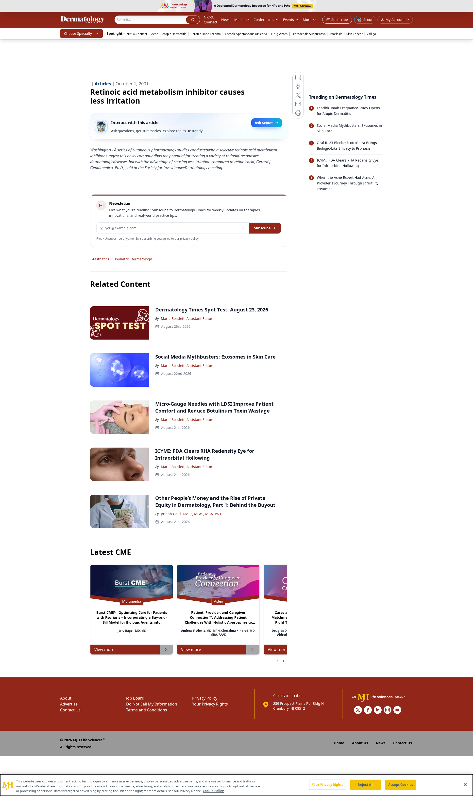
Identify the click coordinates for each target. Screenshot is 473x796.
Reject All (365, 784)
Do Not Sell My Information (151, 704)
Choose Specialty (78, 33)
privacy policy (189, 238)
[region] (236, 785)
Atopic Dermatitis (174, 34)
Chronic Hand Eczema (205, 34)
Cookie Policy (213, 791)
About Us (360, 743)
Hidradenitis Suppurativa (309, 34)
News (225, 19)
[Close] (465, 784)
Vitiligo (371, 34)
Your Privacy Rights (210, 704)
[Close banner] (466, 6)
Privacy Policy (204, 698)
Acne (154, 34)
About (65, 698)
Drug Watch (279, 34)
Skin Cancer (354, 34)
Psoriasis (336, 34)
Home (339, 743)
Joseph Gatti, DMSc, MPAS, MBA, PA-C (191, 513)
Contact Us (70, 710)
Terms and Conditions (146, 710)
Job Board (135, 698)
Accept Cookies (400, 784)
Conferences (263, 19)
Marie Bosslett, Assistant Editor (186, 318)
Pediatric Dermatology (133, 259)
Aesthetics (100, 259)
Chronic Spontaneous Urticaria (246, 34)
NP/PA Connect (210, 19)
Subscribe (262, 228)
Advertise (69, 704)
